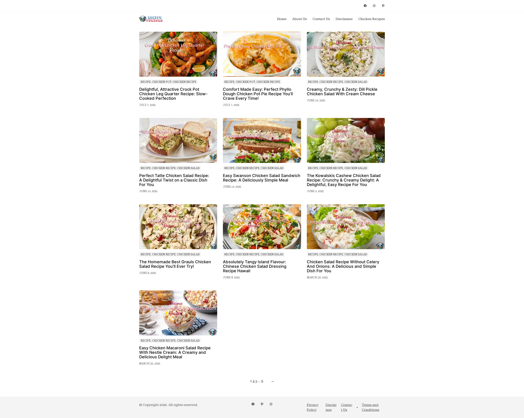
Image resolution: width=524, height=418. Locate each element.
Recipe (146, 81)
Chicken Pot (161, 81)
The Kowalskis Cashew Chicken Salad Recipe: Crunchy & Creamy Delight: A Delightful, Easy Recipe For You (344, 180)
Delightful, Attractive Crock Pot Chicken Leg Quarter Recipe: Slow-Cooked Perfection (173, 94)
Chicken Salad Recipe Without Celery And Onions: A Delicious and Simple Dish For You (343, 266)
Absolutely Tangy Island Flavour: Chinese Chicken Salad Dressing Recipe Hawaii (254, 266)
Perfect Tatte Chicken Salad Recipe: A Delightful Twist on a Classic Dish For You (174, 180)
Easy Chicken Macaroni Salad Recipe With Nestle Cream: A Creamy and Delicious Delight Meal (175, 352)
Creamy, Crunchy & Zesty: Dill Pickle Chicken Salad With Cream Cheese (342, 91)
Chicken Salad (355, 81)
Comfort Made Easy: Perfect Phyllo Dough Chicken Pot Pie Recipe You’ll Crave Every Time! (258, 94)
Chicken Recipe (184, 81)
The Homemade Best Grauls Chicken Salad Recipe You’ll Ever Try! (175, 264)
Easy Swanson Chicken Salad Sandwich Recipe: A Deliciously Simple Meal (261, 177)
